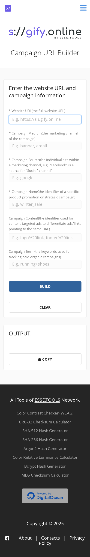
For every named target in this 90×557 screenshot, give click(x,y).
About (25, 538)
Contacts (50, 538)
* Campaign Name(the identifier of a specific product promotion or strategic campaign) (44, 194)
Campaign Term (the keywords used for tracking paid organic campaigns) (40, 254)
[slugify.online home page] (45, 33)
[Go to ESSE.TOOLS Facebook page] (7, 538)
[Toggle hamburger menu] (83, 7)
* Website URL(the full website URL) (37, 110)
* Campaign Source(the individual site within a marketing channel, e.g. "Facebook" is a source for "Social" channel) (44, 165)
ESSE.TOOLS (47, 400)
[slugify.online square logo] (7, 6)
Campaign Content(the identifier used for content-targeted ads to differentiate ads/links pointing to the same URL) (45, 223)
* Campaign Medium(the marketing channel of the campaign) (43, 136)
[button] (45, 286)
